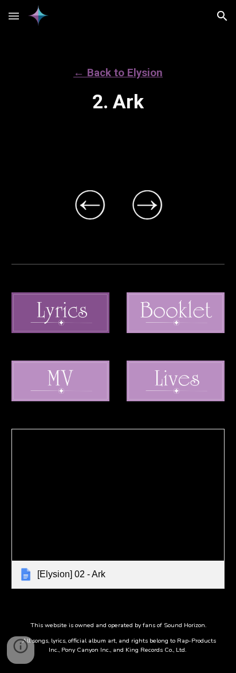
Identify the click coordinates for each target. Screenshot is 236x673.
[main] (118, 83)
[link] (118, 509)
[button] (13, 16)
